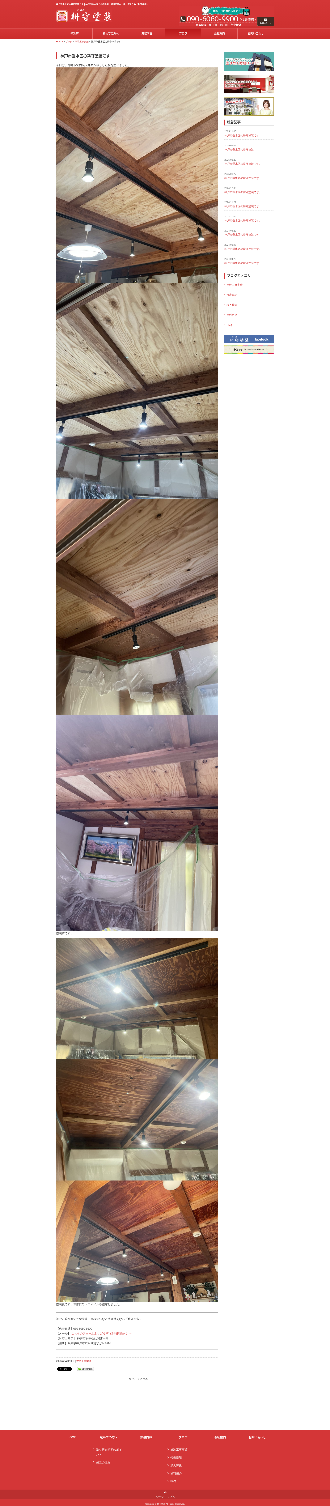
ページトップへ (165, 1496)
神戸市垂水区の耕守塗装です (241, 133)
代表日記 (231, 294)
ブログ (69, 41)
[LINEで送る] (85, 1368)
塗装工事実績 (82, 41)
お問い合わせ (257, 1437)
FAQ (229, 324)
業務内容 (146, 1437)
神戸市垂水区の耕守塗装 (239, 147)
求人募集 (231, 304)
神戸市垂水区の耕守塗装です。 (243, 162)
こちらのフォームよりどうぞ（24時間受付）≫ (101, 1333)
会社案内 (220, 1437)
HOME (59, 41)
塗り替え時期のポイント (109, 1452)
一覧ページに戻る (137, 1378)
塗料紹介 (231, 314)
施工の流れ (103, 1462)
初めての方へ (108, 1437)
